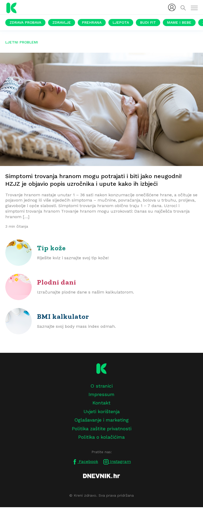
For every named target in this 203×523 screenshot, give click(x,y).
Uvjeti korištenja (102, 411)
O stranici (101, 386)
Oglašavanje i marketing (101, 420)
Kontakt (101, 402)
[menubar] (172, 7)
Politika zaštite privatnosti (101, 428)
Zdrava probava (25, 22)
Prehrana (92, 22)
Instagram (120, 461)
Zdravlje (61, 22)
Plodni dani (56, 282)
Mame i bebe (179, 22)
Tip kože (51, 248)
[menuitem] (172, 7)
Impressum (101, 394)
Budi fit (148, 22)
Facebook (87, 461)
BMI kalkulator (63, 316)
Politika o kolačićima (101, 437)
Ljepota (121, 22)
